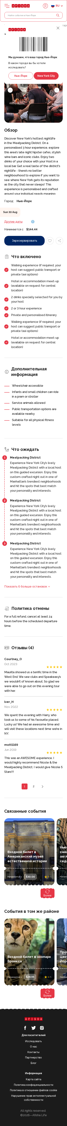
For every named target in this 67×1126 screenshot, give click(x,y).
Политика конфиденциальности (33, 1084)
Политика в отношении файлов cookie (33, 1090)
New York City (46, 75)
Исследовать (33, 1041)
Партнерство (33, 1057)
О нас (33, 1046)
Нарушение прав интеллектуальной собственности (33, 1097)
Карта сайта (33, 1079)
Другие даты (13, 221)
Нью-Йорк (20, 75)
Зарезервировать (24, 240)
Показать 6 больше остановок (25, 586)
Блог (33, 1063)
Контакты (33, 1052)
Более (47, 895)
